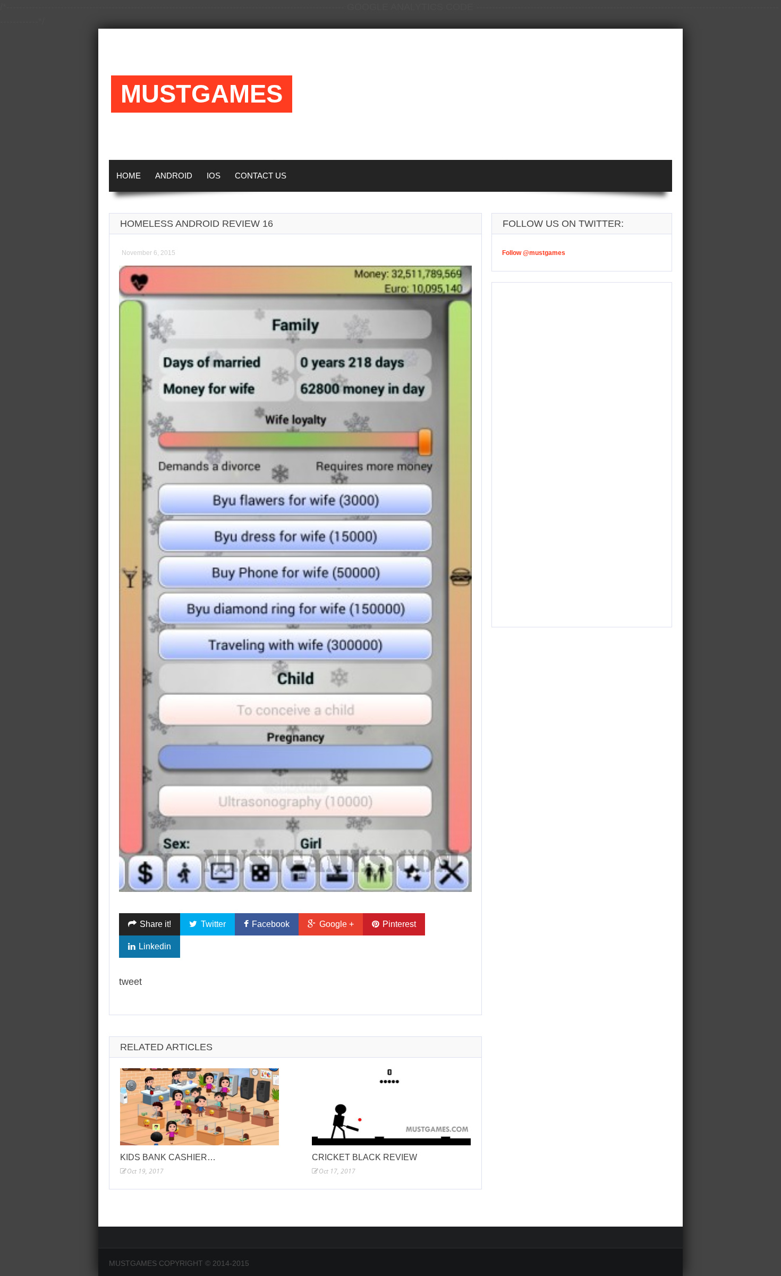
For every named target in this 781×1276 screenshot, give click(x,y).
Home (128, 175)
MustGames (202, 94)
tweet (130, 981)
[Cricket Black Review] (391, 1106)
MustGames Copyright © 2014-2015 (179, 1263)
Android (173, 175)
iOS (213, 175)
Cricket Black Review (364, 1157)
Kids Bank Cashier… (168, 1157)
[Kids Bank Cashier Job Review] (199, 1106)
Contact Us (260, 175)
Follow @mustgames (533, 253)
